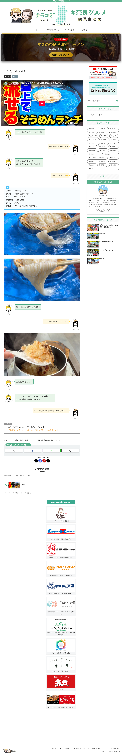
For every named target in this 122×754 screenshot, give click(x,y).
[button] (70, 450)
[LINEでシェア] (52, 450)
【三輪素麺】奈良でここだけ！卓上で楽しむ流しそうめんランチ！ (32, 430)
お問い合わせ (96, 748)
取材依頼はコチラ (80, 748)
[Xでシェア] (14, 450)
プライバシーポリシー (112, 748)
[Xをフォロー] (36, 460)
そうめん (8, 76)
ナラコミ (103, 196)
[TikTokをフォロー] (48, 460)
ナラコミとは (66, 748)
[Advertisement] (61, 728)
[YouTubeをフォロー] (44, 460)
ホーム (54, 748)
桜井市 (16, 76)
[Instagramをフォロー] (40, 460)
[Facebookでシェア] (33, 450)
